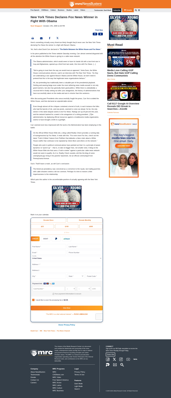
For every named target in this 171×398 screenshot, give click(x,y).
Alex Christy (111, 79)
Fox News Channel (63, 331)
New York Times (49, 331)
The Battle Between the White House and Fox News (80, 49)
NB (41, 331)
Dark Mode (107, 10)
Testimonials (98, 10)
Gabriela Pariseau (113, 112)
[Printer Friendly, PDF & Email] (41, 38)
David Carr (34, 331)
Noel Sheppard (36, 26)
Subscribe (116, 10)
